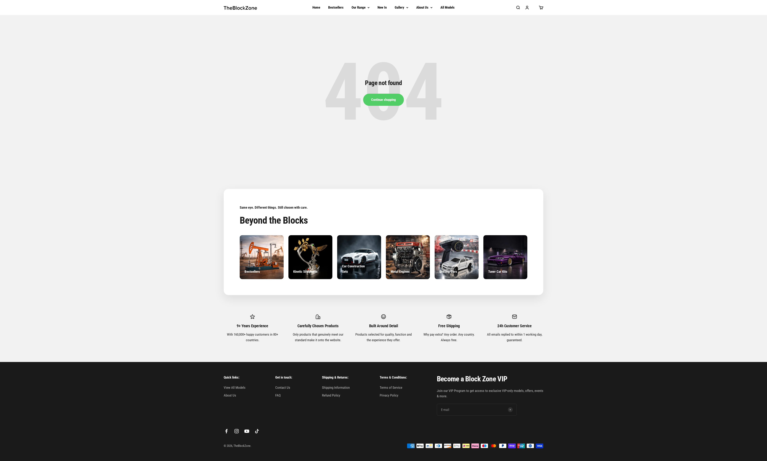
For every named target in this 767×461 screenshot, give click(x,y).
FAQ (278, 395)
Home (316, 7)
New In (382, 7)
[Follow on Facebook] (226, 431)
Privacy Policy (389, 395)
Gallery (399, 7)
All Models (447, 7)
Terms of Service (391, 388)
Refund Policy (331, 395)
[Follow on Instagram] (236, 431)
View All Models (234, 388)
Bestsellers (336, 7)
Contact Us (282, 388)
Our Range (359, 7)
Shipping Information (336, 388)
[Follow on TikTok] (257, 431)
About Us (422, 7)
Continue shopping (383, 100)
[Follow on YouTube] (246, 431)
